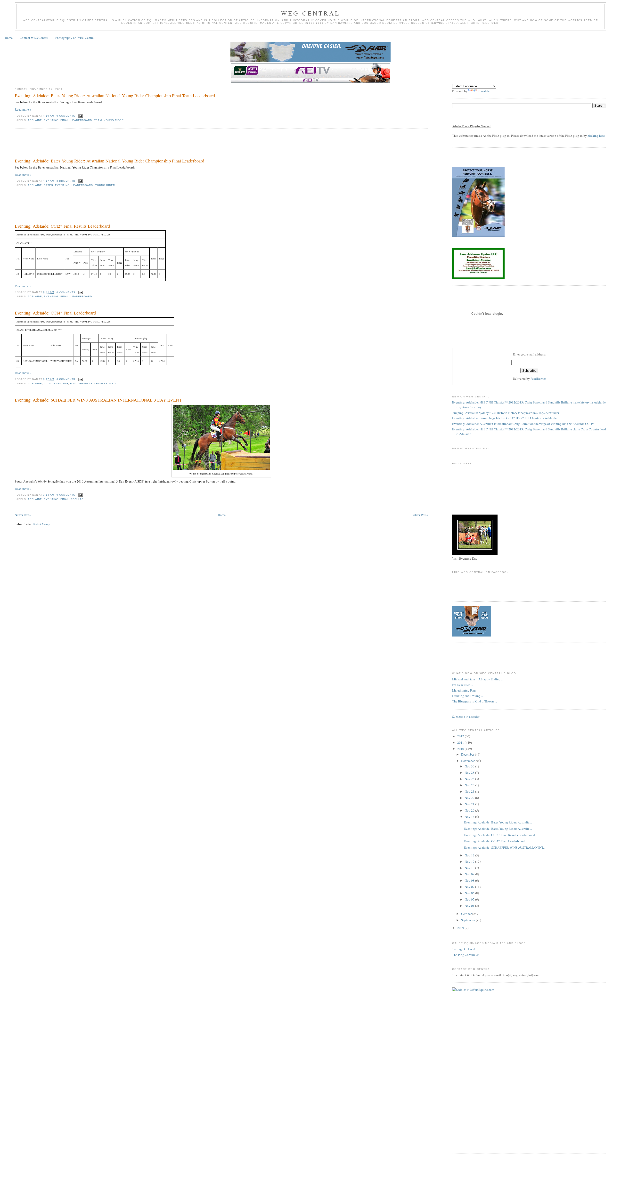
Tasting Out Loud (463, 949)
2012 (461, 736)
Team (98, 120)
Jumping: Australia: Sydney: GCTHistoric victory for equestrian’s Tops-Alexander (505, 413)
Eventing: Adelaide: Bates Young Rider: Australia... (498, 822)
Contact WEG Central (34, 37)
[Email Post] (80, 115)
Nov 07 (470, 887)
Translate (484, 91)
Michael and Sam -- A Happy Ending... (477, 679)
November (468, 760)
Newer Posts (23, 515)
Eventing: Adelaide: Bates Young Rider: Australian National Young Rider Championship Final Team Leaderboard (115, 95)
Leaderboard (81, 120)
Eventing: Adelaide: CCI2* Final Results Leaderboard (62, 226)
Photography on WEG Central (75, 37)
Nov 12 (470, 861)
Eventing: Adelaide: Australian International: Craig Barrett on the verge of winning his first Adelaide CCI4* (523, 423)
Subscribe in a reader (465, 716)
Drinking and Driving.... (467, 695)
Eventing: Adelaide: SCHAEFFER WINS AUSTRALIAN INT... (504, 847)
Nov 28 (470, 772)
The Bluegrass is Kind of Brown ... (474, 701)
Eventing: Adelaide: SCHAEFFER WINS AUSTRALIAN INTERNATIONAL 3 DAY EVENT (98, 400)
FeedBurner (538, 378)
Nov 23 (470, 791)
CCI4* (48, 383)
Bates (48, 185)
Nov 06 (470, 893)
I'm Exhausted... (462, 685)
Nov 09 (470, 874)
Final (64, 120)
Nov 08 (470, 880)
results (77, 499)
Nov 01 (470, 905)
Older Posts (420, 515)
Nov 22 (470, 798)
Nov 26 (470, 779)
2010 (461, 749)
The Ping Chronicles (465, 954)
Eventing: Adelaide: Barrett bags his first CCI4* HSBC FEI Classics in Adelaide (504, 418)
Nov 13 (470, 855)
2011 (461, 742)
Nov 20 (470, 810)
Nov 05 (470, 899)
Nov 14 (470, 816)
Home (9, 37)
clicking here (596, 135)
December (468, 754)
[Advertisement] (103, 144)
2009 (461, 928)
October (466, 913)
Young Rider (114, 120)
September (468, 920)
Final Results (81, 383)
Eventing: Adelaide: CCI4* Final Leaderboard (55, 313)
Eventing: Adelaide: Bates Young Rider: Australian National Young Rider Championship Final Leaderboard (109, 161)
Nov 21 (470, 804)
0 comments (66, 115)
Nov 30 (470, 766)
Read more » (23, 109)
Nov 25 (470, 785)
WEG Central (310, 13)
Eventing (51, 120)
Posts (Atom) (41, 524)
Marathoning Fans (464, 690)
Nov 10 (470, 868)
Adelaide (35, 120)
